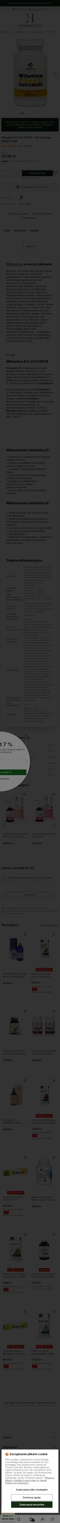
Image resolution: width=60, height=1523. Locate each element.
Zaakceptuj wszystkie (31, 1504)
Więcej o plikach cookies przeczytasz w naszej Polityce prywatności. (29, 1480)
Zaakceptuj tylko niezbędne (32, 1489)
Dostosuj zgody (32, 1497)
